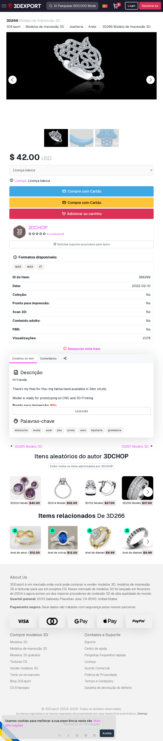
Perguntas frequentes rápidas (105, 655)
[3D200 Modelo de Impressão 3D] (25, 488)
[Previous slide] (12, 80)
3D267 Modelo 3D (134, 446)
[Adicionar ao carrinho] (27, 494)
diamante (21, 430)
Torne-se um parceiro (25, 675)
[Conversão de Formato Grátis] (40, 267)
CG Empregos (19, 688)
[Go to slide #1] (56, 138)
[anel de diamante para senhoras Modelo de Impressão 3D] (100, 538)
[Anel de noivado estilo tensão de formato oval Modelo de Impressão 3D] (63, 538)
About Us (18, 577)
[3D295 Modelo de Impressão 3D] (137, 488)
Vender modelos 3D (24, 668)
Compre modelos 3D (29, 634)
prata (71, 430)
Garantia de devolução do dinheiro (108, 688)
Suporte (90, 642)
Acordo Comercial (97, 668)
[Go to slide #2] (81, 138)
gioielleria (114, 430)
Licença (90, 662)
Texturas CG (18, 662)
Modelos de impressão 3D (28, 649)
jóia (59, 430)
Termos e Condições (98, 681)
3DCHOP (38, 228)
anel (49, 430)
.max (18, 266)
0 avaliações (55, 234)
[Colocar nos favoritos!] (35, 494)
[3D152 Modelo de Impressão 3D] (100, 488)
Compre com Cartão (84, 191)
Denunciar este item (84, 349)
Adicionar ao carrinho (84, 213)
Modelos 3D (18, 642)
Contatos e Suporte (102, 634)
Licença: (21, 181)
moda (37, 430)
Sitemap (142, 713)
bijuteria (97, 430)
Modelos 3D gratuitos (25, 655)
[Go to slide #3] (107, 138)
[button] (147, 492)
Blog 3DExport (20, 681)
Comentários (48, 358)
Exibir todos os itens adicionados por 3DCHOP (81, 466)
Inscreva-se (150, 6)
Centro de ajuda (95, 649)
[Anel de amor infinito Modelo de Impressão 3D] (25, 538)
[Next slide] (150, 80)
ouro (83, 430)
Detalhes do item (23, 358)
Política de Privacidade (100, 675)
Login (131, 6)
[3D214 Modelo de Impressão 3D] (63, 488)
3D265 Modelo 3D (28, 446)
